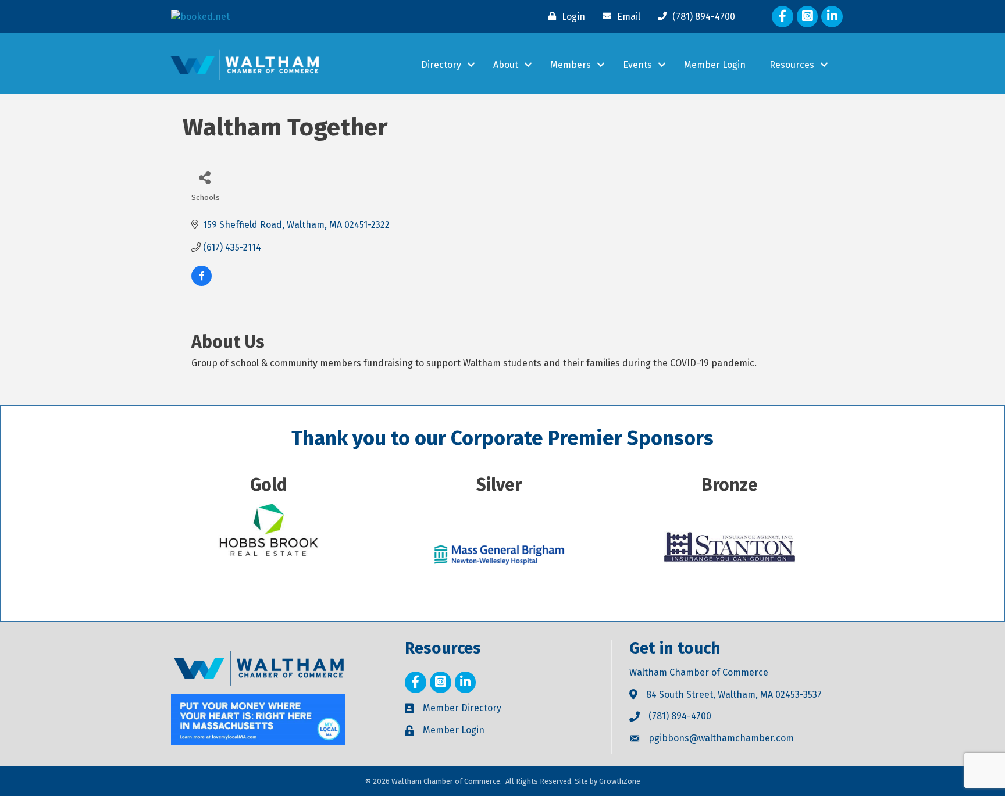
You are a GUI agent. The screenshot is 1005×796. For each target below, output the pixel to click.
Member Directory (462, 707)
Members (570, 64)
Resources (791, 64)
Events (637, 64)
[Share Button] (204, 177)
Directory (441, 64)
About (505, 64)
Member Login (715, 64)
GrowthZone (619, 781)
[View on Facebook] (201, 282)
